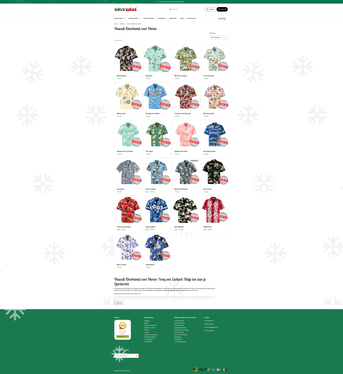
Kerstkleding (177, 337)
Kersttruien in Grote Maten (181, 330)
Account (211, 9)
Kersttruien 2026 (179, 332)
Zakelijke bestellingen (150, 337)
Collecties (122, 24)
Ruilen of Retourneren (150, 325)
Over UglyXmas (148, 339)
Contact (146, 332)
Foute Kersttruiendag (180, 341)
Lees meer (119, 303)
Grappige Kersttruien (180, 327)
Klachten (146, 330)
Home (115, 24)
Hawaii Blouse (178, 339)
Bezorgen (147, 320)
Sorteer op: (212, 33)
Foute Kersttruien (179, 325)
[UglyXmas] (125, 9)
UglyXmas (127, 370)
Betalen (146, 323)
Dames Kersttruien (179, 323)
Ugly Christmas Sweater (181, 334)
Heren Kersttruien (179, 320)
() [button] (224, 10)
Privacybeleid (148, 341)
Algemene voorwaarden (150, 334)
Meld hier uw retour (149, 327)
